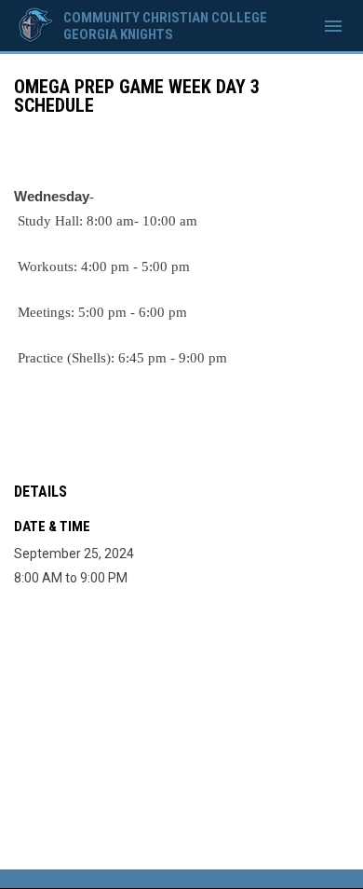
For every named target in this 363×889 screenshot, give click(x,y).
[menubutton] (333, 26)
